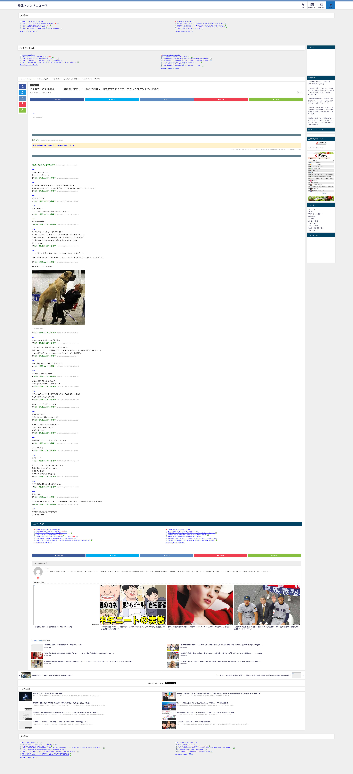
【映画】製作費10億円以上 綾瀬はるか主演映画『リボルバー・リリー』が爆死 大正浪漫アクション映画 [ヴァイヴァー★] (320, 101)
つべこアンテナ (313, 223)
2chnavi (310, 211)
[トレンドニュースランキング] (321, 143)
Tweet (22, 93)
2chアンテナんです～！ (315, 214)
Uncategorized (34, 85)
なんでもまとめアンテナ (316, 228)
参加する (332, 194)
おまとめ (311, 218)
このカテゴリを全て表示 (321, 193)
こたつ (301, 92)
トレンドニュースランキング (315, 147)
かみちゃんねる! (313, 221)
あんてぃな (311, 216)
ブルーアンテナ (313, 230)
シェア (22, 87)
